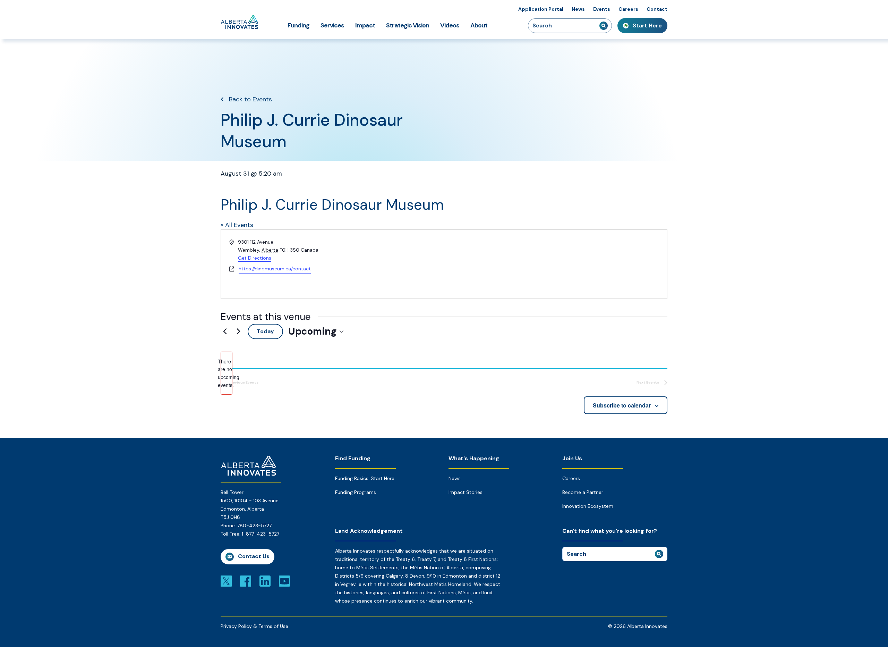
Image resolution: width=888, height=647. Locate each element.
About (478, 25)
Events (601, 9)
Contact (657, 9)
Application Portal (540, 9)
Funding (298, 25)
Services (332, 25)
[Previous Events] (225, 331)
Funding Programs (355, 492)
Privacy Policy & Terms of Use (254, 626)
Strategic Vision (407, 25)
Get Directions (254, 258)
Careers (628, 9)
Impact (365, 25)
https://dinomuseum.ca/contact (275, 269)
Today (265, 331)
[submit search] (603, 26)
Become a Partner (582, 492)
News (578, 9)
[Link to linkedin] (265, 581)
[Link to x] (226, 581)
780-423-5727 (254, 525)
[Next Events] (238, 331)
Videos (449, 25)
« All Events (237, 225)
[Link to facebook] (245, 581)
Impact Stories (466, 492)
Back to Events (250, 99)
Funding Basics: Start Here (364, 478)
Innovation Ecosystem (587, 506)
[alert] (226, 373)
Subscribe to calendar (622, 405)
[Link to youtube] (284, 581)
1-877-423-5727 (260, 534)
